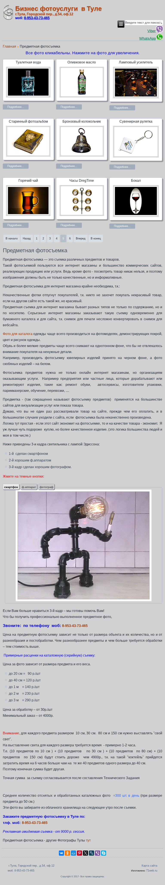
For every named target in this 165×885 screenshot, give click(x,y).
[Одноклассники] (67, 853)
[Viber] (97, 853)
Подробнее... (15, 106)
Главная (9, 46)
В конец (96, 238)
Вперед (81, 238)
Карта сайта (149, 865)
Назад (27, 238)
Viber (151, 31)
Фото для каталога (17, 334)
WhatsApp (147, 38)
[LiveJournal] (91, 853)
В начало (12, 238)
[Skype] (103, 853)
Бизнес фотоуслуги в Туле (58, 8)
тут (88, 840)
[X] (85, 853)
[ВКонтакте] (61, 853)
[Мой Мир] (73, 853)
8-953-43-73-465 (75, 626)
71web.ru (151, 870)
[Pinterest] (79, 853)
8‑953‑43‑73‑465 (37, 18)
